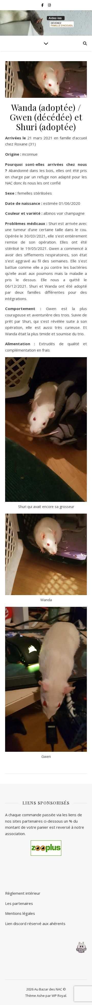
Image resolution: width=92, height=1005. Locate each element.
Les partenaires (19, 903)
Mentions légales (20, 913)
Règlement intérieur (22, 893)
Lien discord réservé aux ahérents (35, 923)
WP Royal (59, 995)
